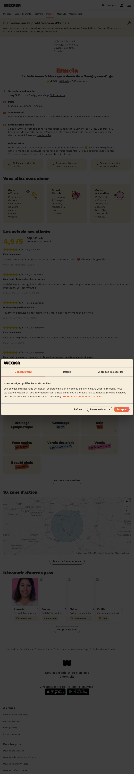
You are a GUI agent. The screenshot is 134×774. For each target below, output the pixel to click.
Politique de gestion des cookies (82, 396)
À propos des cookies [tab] (110, 371)
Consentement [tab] (23, 371)
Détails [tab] (67, 371)
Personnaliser (98, 409)
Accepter (122, 409)
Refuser (78, 409)
